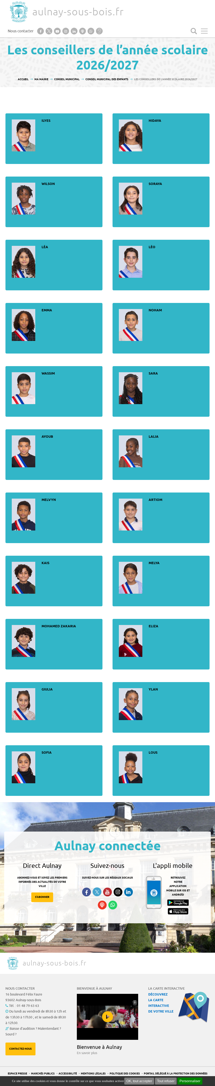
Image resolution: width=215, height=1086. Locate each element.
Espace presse (17, 1074)
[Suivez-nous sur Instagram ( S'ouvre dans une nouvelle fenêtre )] (118, 892)
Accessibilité (68, 1074)
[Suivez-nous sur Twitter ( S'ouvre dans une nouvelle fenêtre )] (97, 891)
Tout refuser (165, 1081)
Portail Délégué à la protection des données (175, 1074)
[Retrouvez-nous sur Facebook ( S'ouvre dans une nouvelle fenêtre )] (86, 892)
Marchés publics (43, 1074)
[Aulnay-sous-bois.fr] (18, 11)
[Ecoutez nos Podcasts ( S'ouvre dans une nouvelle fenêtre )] (102, 905)
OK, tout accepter (139, 1081)
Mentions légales (93, 1074)
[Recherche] (194, 31)
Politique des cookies (125, 1074)
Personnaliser (190, 1081)
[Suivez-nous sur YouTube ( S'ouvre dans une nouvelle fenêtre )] (107, 892)
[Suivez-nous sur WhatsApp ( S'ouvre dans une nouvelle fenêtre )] (112, 905)
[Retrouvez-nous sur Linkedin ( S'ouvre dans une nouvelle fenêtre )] (128, 892)
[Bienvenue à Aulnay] (107, 1017)
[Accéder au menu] (204, 31)
